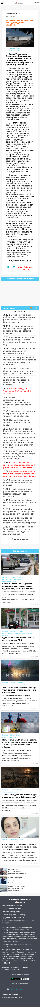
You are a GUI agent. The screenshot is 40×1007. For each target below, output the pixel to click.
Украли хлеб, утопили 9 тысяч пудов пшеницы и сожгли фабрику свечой (19, 795)
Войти (36, 3)
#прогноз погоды (15, 685)
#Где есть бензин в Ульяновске (25, 633)
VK (23, 269)
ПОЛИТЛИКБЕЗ (12, 50)
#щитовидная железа (14, 842)
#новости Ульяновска (9, 737)
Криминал (5, 577)
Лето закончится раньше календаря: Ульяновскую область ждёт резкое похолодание (19, 689)
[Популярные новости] (35, 308)
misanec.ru (6, 923)
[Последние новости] (31, 308)
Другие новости (20, 539)
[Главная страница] (19, 2)
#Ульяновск (26, 685)
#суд (14, 581)
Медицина (5, 839)
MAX (20, 267)
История (5, 790)
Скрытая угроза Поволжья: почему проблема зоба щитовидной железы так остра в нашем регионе (19, 846)
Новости (14, 577)
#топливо (5, 635)
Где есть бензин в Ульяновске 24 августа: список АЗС (18, 638)
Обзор (12, 735)
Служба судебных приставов (12, 997)
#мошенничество (19, 579)
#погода (4, 685)
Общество (13, 631)
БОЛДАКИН (11, 48)
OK (28, 269)
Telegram (28, 267)
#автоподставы (7, 579)
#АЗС (4, 633)
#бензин (10, 633)
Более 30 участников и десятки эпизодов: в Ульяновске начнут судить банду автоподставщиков (18, 586)
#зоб (3, 842)
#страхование (6, 581)
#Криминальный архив (9, 792)
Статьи (21, 577)
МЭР (19, 48)
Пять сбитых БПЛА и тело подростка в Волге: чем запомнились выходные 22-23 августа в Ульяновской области (19, 743)
